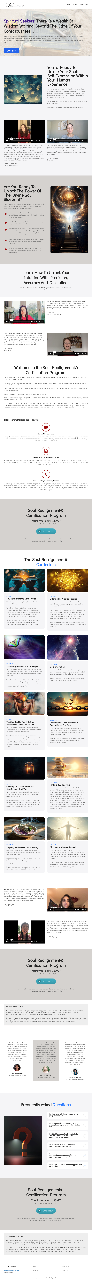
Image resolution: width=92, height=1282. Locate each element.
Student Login (84, 4)
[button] (84, 1115)
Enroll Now (11, 50)
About (75, 4)
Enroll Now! (48, 531)
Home (68, 4)
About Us (35, 1270)
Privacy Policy (66, 1270)
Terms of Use (65, 1266)
